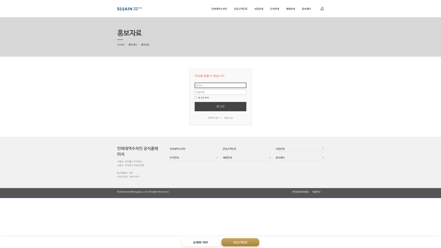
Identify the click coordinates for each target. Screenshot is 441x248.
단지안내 (274, 8)
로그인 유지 (203, 97)
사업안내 (258, 8)
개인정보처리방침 (300, 191)
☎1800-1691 (200, 242)
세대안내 (290, 8)
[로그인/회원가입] (322, 9)
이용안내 (316, 191)
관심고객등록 (240, 8)
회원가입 (228, 118)
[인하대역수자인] (129, 8)
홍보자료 (145, 44)
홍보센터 (306, 8)
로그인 (220, 106)
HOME (120, 44)
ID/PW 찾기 (214, 118)
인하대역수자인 (219, 8)
